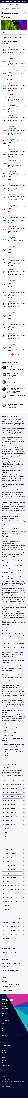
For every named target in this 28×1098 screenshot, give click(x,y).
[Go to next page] (18, 354)
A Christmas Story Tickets (11, 749)
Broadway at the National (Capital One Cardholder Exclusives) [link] (12, 985)
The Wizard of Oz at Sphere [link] (9, 952)
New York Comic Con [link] (7, 967)
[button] (4, 37)
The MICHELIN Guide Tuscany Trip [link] (11, 970)
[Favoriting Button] (25, 13)
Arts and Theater (15, 8)
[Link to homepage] (14, 4)
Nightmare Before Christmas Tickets (14, 744)
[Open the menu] (2, 4)
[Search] (24, 4)
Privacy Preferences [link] (6, 1086)
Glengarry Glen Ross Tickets (12, 746)
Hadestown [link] (5, 974)
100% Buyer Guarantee (16, 1)
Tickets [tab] (5, 33)
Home (2, 8)
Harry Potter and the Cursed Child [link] (11, 963)
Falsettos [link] (4, 981)
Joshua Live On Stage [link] (7, 990)
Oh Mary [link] (4, 956)
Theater (7, 8)
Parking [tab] (11, 33)
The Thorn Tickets (9, 755)
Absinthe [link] (4, 977)
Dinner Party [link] (5, 959)
